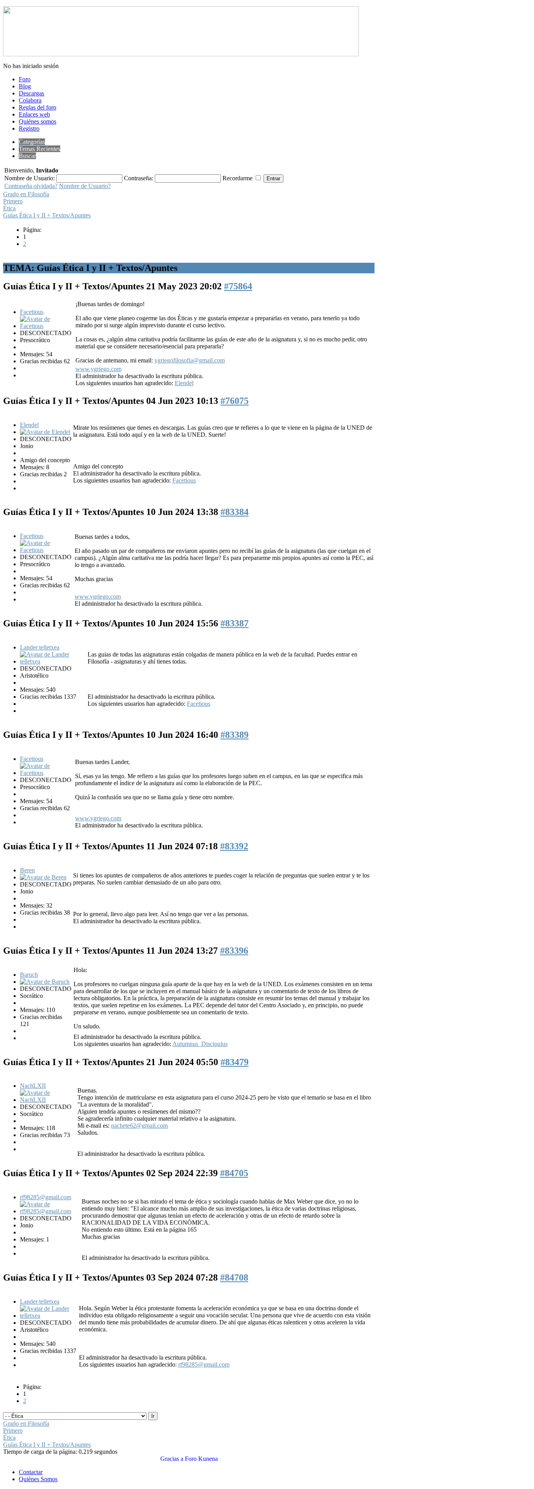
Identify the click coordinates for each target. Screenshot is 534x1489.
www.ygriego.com (98, 369)
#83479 (234, 1062)
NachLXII (33, 1085)
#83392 (234, 846)
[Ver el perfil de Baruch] (45, 981)
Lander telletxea (39, 647)
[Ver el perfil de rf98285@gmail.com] (50, 1211)
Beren (27, 870)
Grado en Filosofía (26, 194)
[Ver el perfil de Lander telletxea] (53, 661)
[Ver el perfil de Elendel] (45, 432)
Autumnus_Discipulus (200, 1044)
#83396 (234, 950)
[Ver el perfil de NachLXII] (48, 1099)
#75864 (238, 286)
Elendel (184, 383)
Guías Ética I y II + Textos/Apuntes (47, 215)
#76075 (234, 401)
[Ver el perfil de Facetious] (47, 326)
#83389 (234, 735)
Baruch (29, 974)
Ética (9, 208)
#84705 (234, 1173)
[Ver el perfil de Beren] (43, 877)
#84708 (234, 1277)
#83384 (234, 512)
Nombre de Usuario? (85, 186)
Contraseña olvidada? (30, 186)
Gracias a (171, 1458)
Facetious (31, 312)
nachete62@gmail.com (139, 1125)
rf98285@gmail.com (45, 1197)
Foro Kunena (201, 1458)
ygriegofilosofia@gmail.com (189, 360)
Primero (13, 201)
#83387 (234, 623)
